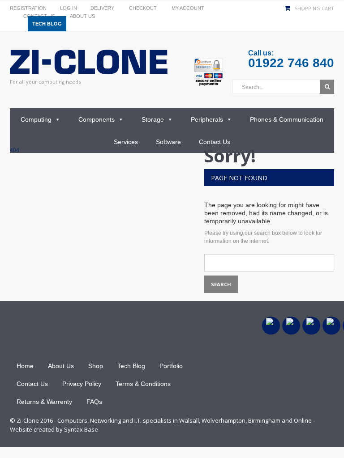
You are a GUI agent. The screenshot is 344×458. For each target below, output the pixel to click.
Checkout (143, 8)
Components (96, 119)
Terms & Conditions (143, 383)
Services (126, 141)
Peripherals (207, 119)
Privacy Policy (81, 383)
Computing (36, 119)
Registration (28, 8)
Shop (95, 365)
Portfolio (171, 365)
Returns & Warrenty (44, 401)
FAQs (94, 401)
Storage (153, 119)
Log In (68, 8)
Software (168, 141)
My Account (188, 8)
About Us (82, 16)
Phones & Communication (286, 119)
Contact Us (214, 141)
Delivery (102, 8)
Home (25, 365)
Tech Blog (47, 23)
